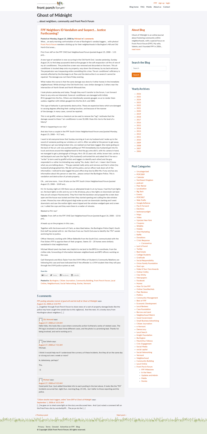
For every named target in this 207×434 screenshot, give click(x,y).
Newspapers (142, 278)
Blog (78, 427)
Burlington (54, 281)
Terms (48, 427)
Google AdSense (143, 203)
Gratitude (141, 258)
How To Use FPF (144, 286)
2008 (139, 146)
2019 (139, 114)
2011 (139, 137)
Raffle (139, 235)
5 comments (88, 39)
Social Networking (68, 283)
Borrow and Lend (144, 312)
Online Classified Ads (145, 289)
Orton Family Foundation (147, 263)
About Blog (138, 30)
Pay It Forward (143, 206)
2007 (139, 148)
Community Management (147, 298)
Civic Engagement (144, 344)
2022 (139, 105)
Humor (139, 283)
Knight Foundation (144, 335)
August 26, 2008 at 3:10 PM (49, 304)
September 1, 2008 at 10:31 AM (50, 402)
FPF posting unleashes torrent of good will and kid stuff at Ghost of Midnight (67, 301)
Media (149, 7)
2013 (139, 131)
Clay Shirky (141, 275)
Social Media (142, 347)
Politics (140, 295)
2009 (139, 143)
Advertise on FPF (67, 427)
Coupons (140, 223)
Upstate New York (144, 220)
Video (139, 217)
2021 (139, 108)
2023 (139, 102)
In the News (146, 372)
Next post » (121, 415)
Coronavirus (146, 243)
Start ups (140, 266)
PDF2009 (141, 174)
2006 (139, 151)
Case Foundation (144, 309)
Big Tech (140, 192)
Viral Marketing (143, 232)
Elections (140, 209)
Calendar (140, 177)
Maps (139, 215)
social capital (142, 350)
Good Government (144, 318)
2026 (139, 94)
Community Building (84, 281)
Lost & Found (142, 246)
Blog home (134, 7)
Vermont (87, 283)
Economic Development (147, 304)
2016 (139, 123)
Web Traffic (141, 200)
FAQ (142, 7)
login (168, 3)
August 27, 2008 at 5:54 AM (51, 323)
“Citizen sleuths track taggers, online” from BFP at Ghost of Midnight (64, 400)
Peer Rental (141, 186)
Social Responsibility (145, 261)
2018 (139, 117)
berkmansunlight (144, 212)
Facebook (141, 281)
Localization (142, 189)
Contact (166, 7)
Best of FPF (141, 301)
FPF (155, 3)
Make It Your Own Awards (148, 269)
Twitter (140, 249)
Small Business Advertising (148, 321)
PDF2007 (141, 197)
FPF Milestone (147, 370)
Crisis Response (143, 240)
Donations (141, 238)
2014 (139, 128)
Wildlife (140, 226)
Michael (77, 39)
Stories (80, 283)
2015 (139, 125)
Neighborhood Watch (146, 315)
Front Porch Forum (49, 44)
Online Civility (143, 272)
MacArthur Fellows (145, 341)
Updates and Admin (149, 375)
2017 (139, 120)
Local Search (142, 332)
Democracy (141, 329)
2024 (139, 100)
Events (139, 194)
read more (136, 49)
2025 (139, 97)
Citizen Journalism (67, 281)
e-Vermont (141, 327)
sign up (161, 3)
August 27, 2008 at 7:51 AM (51, 345)
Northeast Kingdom (145, 180)
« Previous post (41, 415)
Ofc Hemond (48, 319)
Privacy (41, 427)
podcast (140, 183)
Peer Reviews (142, 292)
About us (157, 7)
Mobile (139, 229)
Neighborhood (53, 283)
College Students (144, 255)
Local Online (142, 364)
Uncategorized (143, 171)
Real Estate (141, 252)
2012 (139, 134)
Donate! (55, 427)
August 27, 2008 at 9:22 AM (51, 383)
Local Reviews (142, 306)
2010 (139, 140)
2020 (139, 111)
